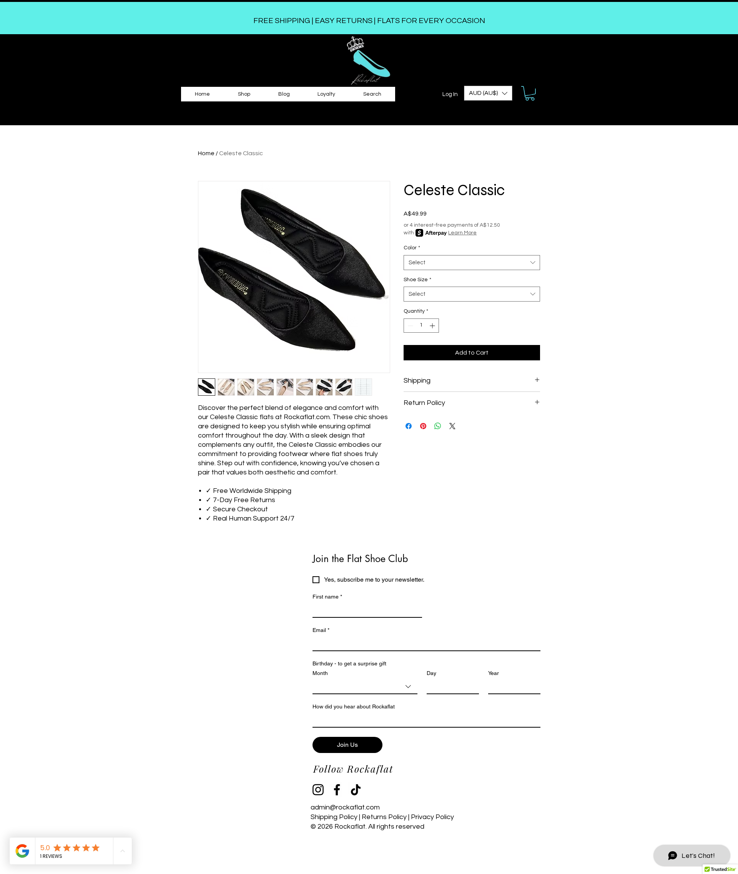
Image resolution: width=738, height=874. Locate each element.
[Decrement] (409, 325)
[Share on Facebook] (408, 426)
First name (327, 597)
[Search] (529, 93)
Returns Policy (384, 817)
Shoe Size (417, 279)
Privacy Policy (433, 817)
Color (412, 247)
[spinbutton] (421, 325)
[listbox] (488, 93)
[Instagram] (318, 789)
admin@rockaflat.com (345, 807)
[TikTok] (355, 789)
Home (206, 153)
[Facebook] (336, 789)
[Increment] (433, 325)
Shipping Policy (335, 817)
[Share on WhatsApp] (437, 426)
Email (320, 630)
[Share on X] (452, 426)
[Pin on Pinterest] (423, 426)
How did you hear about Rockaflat (353, 706)
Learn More (462, 232)
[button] (488, 93)
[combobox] (472, 262)
